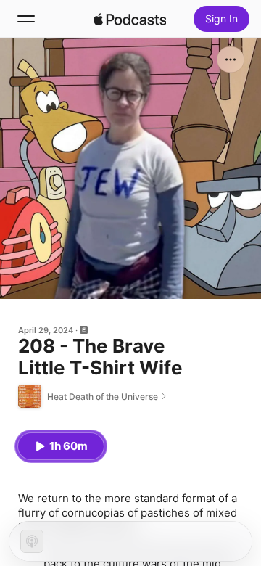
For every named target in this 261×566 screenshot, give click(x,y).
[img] (130, 19)
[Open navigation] (26, 19)
